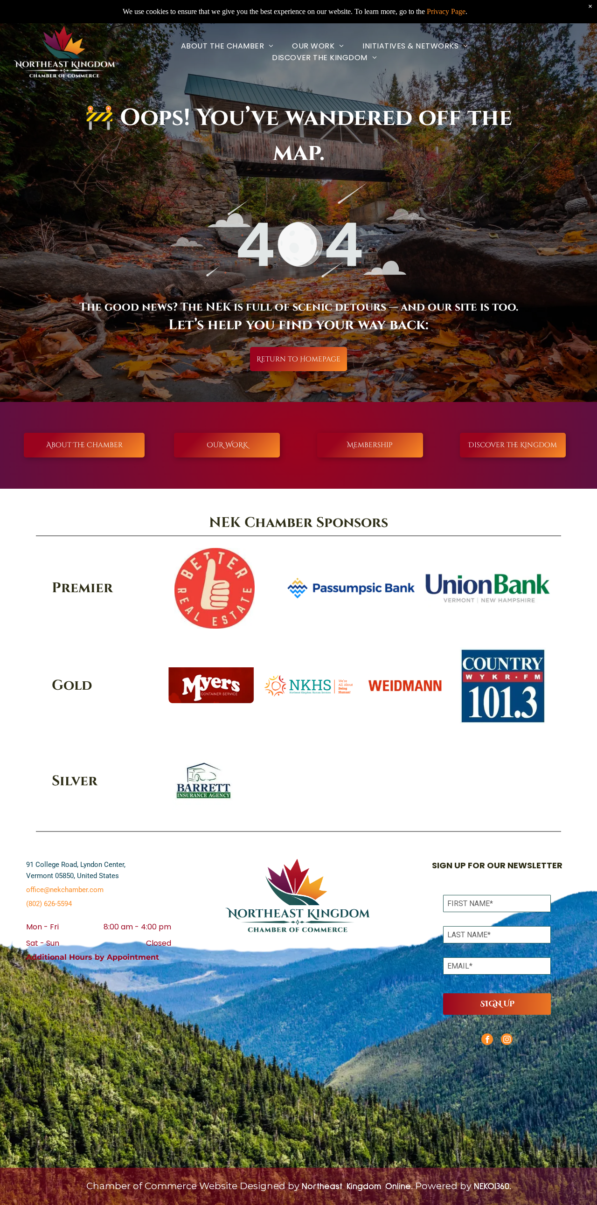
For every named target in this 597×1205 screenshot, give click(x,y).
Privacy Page (446, 11)
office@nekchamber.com (65, 890)
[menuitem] (227, 46)
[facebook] (487, 1040)
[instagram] (507, 1040)
